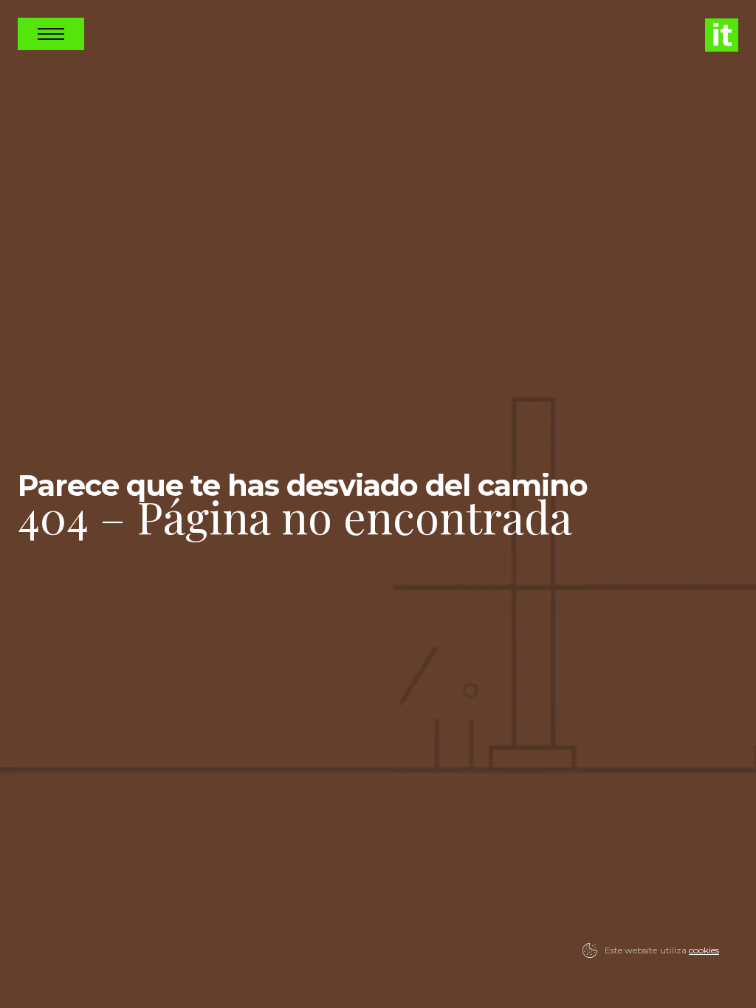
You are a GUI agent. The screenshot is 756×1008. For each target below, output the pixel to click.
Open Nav (51, 34)
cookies (704, 950)
